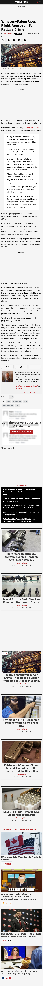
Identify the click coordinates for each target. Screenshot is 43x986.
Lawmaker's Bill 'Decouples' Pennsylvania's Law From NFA (21, 723)
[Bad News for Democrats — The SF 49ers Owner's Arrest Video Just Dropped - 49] (21, 920)
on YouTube (19, 388)
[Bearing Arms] (21, 2)
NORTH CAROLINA (8, 406)
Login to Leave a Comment (21, 432)
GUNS (25, 401)
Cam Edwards (21, 684)
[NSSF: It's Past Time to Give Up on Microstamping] (21, 798)
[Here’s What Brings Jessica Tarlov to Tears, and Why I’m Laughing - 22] (21, 957)
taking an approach (33, 128)
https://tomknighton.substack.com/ (26, 386)
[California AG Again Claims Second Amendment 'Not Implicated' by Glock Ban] (21, 752)
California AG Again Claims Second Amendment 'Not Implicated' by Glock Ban (21, 768)
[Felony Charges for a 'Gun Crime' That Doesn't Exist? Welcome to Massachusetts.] (21, 661)
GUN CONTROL (17, 401)
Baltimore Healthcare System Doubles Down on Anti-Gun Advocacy (21, 557)
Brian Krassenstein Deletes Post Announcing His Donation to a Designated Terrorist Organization (18, 896)
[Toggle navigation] (2, 2)
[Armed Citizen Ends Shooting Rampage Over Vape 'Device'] (21, 586)
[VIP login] (39, 2)
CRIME (8, 401)
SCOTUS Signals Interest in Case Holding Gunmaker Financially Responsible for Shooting (19, 492)
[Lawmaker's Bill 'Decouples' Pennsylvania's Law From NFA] (21, 707)
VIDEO (17, 406)
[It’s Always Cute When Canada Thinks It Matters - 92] (21, 843)
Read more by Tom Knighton (31, 392)
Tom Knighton (8, 33)
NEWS (11, 397)
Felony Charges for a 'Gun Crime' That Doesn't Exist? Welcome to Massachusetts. (21, 677)
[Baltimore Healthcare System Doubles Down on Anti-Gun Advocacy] (21, 541)
